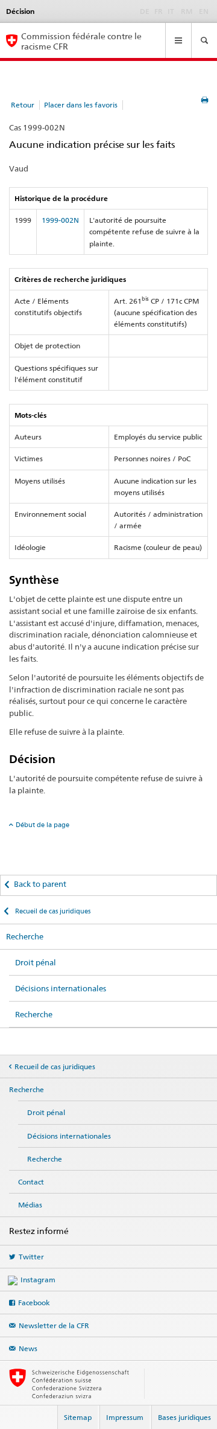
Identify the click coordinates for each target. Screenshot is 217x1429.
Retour (22, 104)
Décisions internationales (60, 988)
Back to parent (40, 884)
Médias (30, 1204)
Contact (31, 1181)
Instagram (37, 1279)
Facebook (34, 1302)
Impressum (124, 1417)
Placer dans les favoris (81, 104)
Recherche (24, 936)
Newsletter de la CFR (54, 1325)
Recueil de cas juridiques (51, 911)
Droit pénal (35, 962)
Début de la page (42, 824)
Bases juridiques (184, 1417)
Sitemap (78, 1417)
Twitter (31, 1256)
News (28, 1348)
